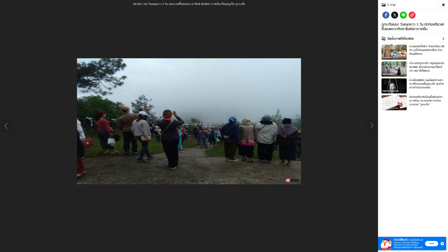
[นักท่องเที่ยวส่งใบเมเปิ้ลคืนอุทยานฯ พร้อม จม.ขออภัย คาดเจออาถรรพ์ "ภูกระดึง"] (394, 102)
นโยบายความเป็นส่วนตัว (402, 247)
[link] (412, 15)
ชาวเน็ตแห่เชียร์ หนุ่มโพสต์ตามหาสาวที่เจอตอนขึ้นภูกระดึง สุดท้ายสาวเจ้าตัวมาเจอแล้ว (426, 84)
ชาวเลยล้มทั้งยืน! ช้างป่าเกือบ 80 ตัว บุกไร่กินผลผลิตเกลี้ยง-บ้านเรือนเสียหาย (426, 50)
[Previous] (6, 126)
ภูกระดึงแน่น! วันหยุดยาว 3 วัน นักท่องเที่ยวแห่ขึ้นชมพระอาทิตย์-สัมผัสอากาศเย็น (413, 26)
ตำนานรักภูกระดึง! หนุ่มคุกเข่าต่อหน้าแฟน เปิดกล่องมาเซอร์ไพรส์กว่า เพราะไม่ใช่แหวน (426, 67)
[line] (403, 15)
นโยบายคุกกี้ (418, 247)
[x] (394, 15)
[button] (441, 244)
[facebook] (385, 15)
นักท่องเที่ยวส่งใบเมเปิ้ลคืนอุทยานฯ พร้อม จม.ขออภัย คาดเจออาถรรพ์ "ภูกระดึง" (426, 101)
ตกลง (431, 243)
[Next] (372, 126)
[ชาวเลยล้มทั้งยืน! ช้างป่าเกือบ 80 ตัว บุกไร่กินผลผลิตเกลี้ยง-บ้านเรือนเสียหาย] (394, 52)
